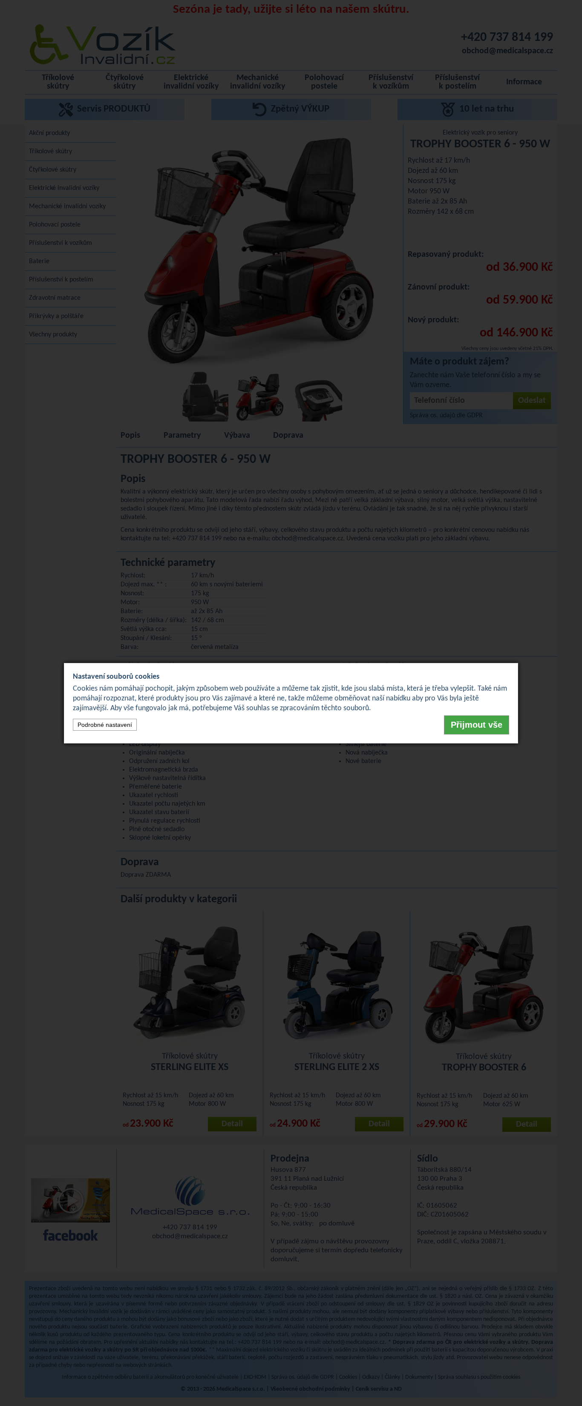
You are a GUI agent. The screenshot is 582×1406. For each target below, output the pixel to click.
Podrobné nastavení (105, 724)
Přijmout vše (476, 724)
